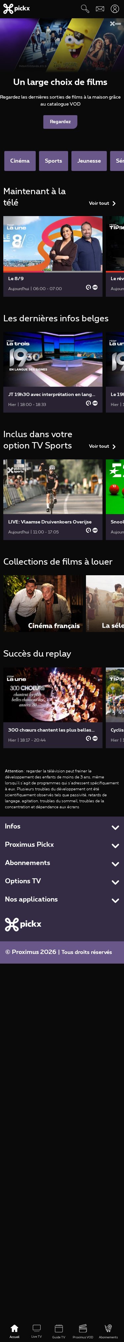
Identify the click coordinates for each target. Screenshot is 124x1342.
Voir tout (99, 203)
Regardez (60, 121)
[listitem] (43, 603)
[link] (53, 256)
